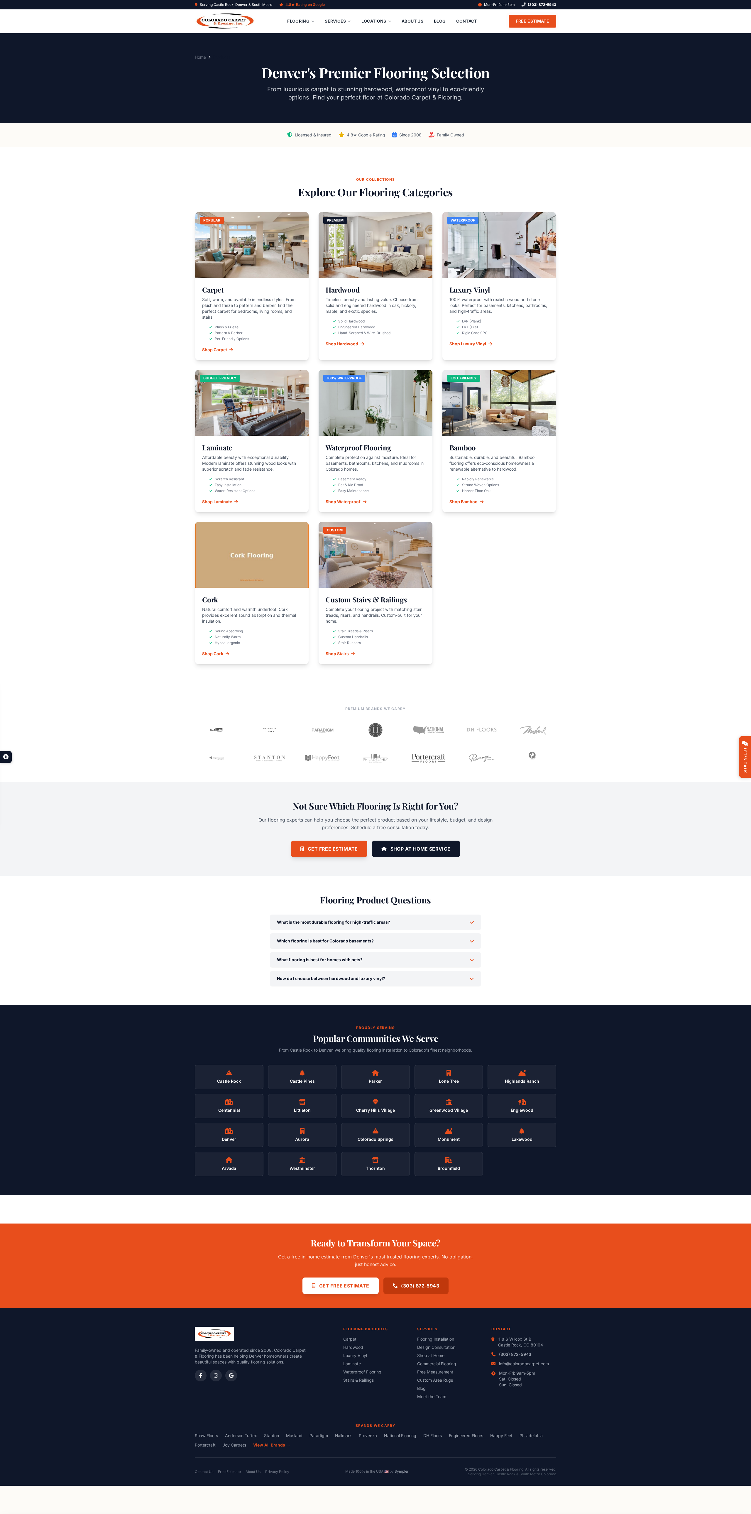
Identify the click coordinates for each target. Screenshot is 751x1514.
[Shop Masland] (534, 730)
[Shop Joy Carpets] (534, 758)
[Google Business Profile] (231, 1375)
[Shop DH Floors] (481, 730)
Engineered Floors (466, 1435)
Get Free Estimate (332, 849)
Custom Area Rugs (435, 1380)
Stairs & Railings (358, 1380)
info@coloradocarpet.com (524, 1363)
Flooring (298, 20)
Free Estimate (532, 20)
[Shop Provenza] (481, 758)
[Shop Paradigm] (322, 730)
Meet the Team (431, 1396)
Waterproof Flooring (362, 1371)
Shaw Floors (206, 1435)
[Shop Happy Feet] (322, 758)
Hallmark (343, 1435)
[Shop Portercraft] (428, 758)
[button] (6, 757)
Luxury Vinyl (355, 1355)
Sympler (402, 1471)
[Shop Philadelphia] (376, 758)
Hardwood (353, 1347)
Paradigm (318, 1435)
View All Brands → (271, 1444)
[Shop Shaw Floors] (217, 730)
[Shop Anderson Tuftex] (270, 730)
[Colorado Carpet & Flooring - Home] (225, 21)
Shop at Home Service (419, 849)
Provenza (368, 1435)
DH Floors (432, 1435)
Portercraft (205, 1444)
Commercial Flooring (436, 1363)
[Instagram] (216, 1375)
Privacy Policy (277, 1471)
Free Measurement (435, 1371)
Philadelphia (531, 1435)
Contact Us (204, 1471)
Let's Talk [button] (745, 760)
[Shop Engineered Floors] (217, 758)
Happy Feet (501, 1435)
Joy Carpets (234, 1444)
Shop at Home (430, 1355)
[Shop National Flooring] (428, 730)
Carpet (349, 1338)
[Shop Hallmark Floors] (376, 730)
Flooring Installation (435, 1338)
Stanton (271, 1435)
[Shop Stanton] (270, 758)
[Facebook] (201, 1375)
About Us (412, 20)
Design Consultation (436, 1347)
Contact (466, 20)
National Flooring (400, 1435)
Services (335, 20)
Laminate (352, 1363)
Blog (440, 20)
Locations (373, 20)
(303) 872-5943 (542, 4)
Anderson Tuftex (241, 1435)
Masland (294, 1435)
